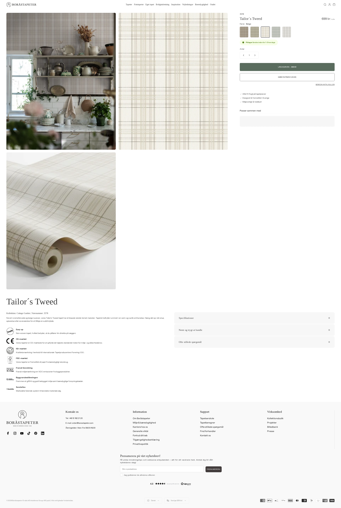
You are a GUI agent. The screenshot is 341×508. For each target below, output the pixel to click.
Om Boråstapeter (141, 418)
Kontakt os (205, 435)
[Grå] (286, 32)
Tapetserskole (207, 418)
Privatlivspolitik (140, 444)
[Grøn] (254, 32)
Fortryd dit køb (140, 435)
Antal (242, 49)
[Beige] (265, 32)
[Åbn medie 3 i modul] (61, 220)
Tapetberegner (207, 422)
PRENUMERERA (213, 469)
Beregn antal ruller (325, 84)
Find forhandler (208, 431)
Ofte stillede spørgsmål (212, 427)
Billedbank (272, 427)
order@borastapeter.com (82, 423)
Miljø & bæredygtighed (144, 422)
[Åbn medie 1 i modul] (61, 81)
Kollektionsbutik (275, 418)
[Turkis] (276, 32)
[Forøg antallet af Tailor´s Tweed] (255, 55)
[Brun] (244, 32)
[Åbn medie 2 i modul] (173, 81)
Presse (270, 431)
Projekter (272, 422)
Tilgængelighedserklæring (146, 439)
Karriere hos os (140, 427)
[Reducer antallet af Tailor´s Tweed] (243, 55)
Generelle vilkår (140, 431)
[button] (170, 483)
